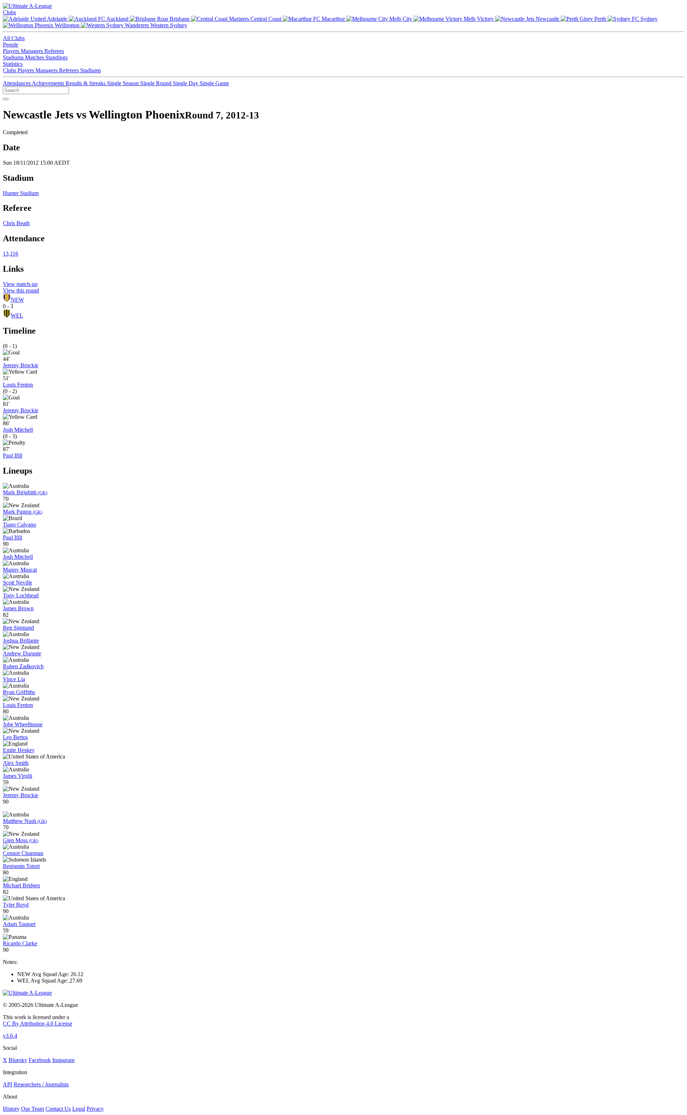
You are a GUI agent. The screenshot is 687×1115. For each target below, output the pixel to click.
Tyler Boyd (16, 905)
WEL (17, 315)
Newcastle (547, 19)
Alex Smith (16, 763)
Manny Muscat (20, 570)
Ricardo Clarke (20, 943)
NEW (17, 300)
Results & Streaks (86, 83)
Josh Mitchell (18, 430)
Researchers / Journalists (41, 1084)
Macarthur (333, 19)
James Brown (18, 608)
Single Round (156, 83)
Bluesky (18, 1060)
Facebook (40, 1060)
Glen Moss (20, 840)
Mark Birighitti (25, 492)
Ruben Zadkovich (23, 666)
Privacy (95, 1109)
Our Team (32, 1109)
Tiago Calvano (19, 525)
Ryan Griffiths (19, 692)
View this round (21, 290)
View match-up (20, 284)
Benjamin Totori (21, 866)
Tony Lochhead (21, 595)
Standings (56, 57)
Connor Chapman (23, 853)
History (11, 1109)
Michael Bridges (21, 885)
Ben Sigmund (18, 628)
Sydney (648, 19)
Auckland (117, 19)
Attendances (17, 83)
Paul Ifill (12, 455)
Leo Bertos (15, 737)
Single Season (123, 83)
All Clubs (14, 38)
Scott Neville (17, 583)
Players (12, 51)
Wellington (67, 25)
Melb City (401, 19)
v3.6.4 (10, 1036)
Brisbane (179, 19)
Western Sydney (168, 25)
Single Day (186, 83)
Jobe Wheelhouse (23, 724)
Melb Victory (478, 19)
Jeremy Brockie (20, 365)
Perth (600, 19)
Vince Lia (14, 679)
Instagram (63, 1060)
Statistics (13, 64)
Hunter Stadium (21, 193)
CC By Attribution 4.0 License (37, 1024)
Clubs (9, 12)
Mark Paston (22, 512)
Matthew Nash (25, 821)
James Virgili (17, 776)
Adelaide (57, 19)
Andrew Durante (22, 653)
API (7, 1084)
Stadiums (14, 57)
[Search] (6, 99)
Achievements (48, 83)
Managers (32, 51)
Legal (78, 1109)
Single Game (214, 83)
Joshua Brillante (21, 641)
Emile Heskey (19, 750)
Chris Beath (16, 223)
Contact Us (58, 1109)
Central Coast (266, 19)
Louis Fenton (18, 385)
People (10, 45)
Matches (35, 57)
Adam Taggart (19, 924)
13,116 (10, 254)
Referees (54, 51)
